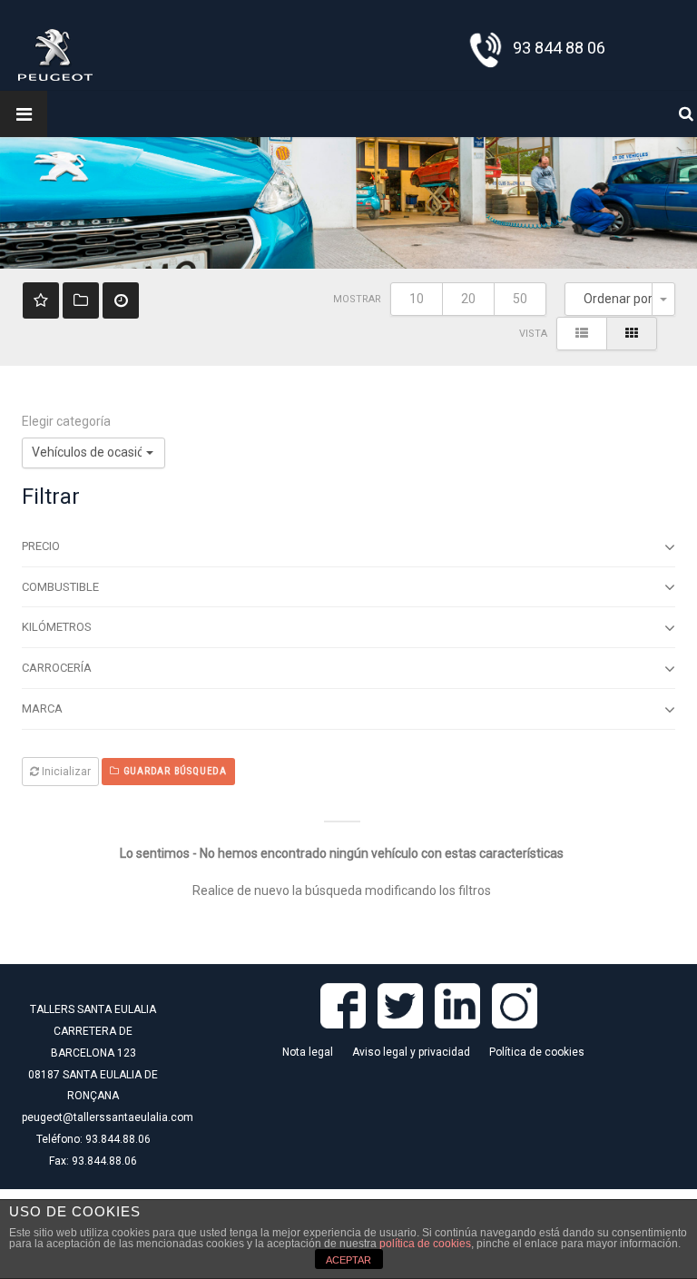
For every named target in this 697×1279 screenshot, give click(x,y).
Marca (42, 708)
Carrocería (57, 667)
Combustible (60, 587)
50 (520, 298)
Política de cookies (536, 1052)
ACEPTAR (348, 1259)
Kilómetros (57, 627)
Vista (533, 333)
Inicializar (65, 771)
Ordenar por (618, 298)
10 (416, 298)
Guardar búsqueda (173, 771)
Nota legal (307, 1052)
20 (468, 298)
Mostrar (357, 299)
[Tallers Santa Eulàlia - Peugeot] (55, 54)
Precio (41, 546)
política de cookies (425, 1243)
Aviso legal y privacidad (411, 1052)
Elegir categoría (66, 421)
